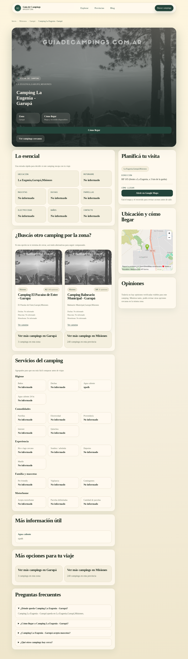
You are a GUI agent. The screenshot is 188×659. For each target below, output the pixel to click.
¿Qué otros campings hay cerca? (36, 642)
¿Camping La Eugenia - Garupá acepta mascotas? (45, 633)
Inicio (14, 21)
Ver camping (23, 325)
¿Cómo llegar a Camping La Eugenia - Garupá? (44, 623)
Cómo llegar (94, 130)
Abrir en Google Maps (147, 193)
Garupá (32, 21)
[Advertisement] (94, 54)
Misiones (23, 21)
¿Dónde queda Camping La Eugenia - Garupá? (44, 608)
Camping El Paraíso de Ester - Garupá (38, 296)
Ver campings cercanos (30, 138)
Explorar (84, 8)
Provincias (99, 8)
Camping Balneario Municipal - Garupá (81, 296)
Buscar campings (164, 8)
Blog (112, 8)
